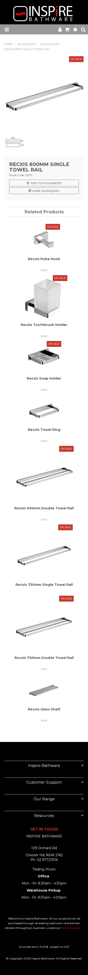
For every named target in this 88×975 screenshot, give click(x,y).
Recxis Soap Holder (44, 378)
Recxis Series (49, 44)
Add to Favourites (46, 183)
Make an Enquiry (46, 191)
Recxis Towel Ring (44, 430)
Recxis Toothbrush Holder (44, 325)
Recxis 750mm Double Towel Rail (44, 658)
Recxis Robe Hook (44, 259)
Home (8, 44)
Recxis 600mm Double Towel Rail (44, 508)
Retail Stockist (70, 928)
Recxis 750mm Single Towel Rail (44, 585)
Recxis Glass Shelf (44, 709)
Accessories (26, 44)
